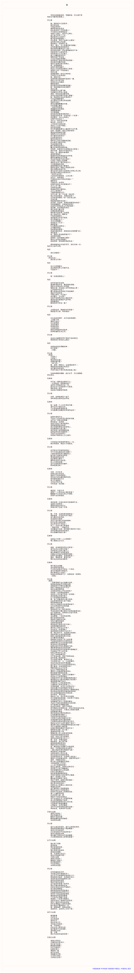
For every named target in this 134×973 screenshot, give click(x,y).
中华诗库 (104, 969)
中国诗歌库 (96, 969)
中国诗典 (111, 969)
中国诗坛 (124, 969)
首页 (129, 969)
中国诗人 (117, 969)
